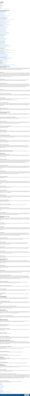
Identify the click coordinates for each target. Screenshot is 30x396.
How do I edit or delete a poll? (3, 29)
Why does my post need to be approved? (4, 33)
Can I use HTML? (2, 36)
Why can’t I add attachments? (3, 30)
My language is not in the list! (3, 21)
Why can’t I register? (2, 13)
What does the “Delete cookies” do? (3, 17)
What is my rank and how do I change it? (4, 23)
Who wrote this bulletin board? (3, 63)
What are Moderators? (2, 43)
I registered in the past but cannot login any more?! (5, 15)
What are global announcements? (3, 38)
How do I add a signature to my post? (4, 27)
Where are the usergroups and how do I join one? (5, 44)
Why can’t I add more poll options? (3, 28)
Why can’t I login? (2, 14)
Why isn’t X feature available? (3, 64)
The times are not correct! (2, 20)
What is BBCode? (2, 35)
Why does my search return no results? (4, 54)
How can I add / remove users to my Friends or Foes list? (6, 52)
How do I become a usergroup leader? (4, 45)
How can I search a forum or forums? (4, 53)
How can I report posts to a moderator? (4, 32)
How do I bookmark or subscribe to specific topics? (5, 58)
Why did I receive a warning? (3, 31)
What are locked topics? (2, 40)
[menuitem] (2, 5)
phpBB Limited (17, 366)
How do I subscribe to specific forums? (4, 59)
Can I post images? (2, 37)
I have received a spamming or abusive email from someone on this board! (7, 50)
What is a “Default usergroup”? (3, 46)
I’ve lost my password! (2, 16)
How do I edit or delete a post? (3, 26)
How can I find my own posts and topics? (4, 56)
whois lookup (12, 375)
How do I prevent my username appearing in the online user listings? (7, 19)
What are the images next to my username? (4, 22)
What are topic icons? (2, 41)
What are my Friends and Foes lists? (4, 51)
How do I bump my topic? (2, 34)
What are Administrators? (2, 42)
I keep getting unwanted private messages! (4, 49)
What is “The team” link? (2, 47)
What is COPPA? (2, 12)
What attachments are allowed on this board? (4, 61)
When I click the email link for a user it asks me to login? (6, 24)
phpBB (3, 132)
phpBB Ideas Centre (28, 370)
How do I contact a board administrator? (4, 65)
